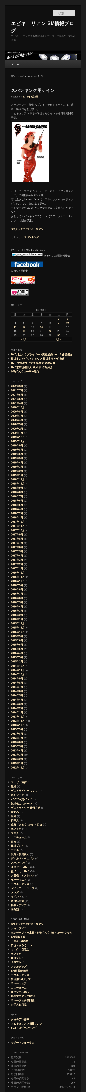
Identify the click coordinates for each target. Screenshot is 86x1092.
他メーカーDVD (20, 871)
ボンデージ (17, 795)
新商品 (15, 812)
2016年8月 (17, 589)
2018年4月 (17, 509)
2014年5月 (17, 695)
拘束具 (15, 820)
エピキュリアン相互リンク (26, 1023)
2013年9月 (17, 729)
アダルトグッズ (20, 884)
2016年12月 (18, 572)
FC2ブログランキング (24, 1027)
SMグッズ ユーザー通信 (25, 371)
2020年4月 (17, 420)
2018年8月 (17, 492)
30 (58, 335)
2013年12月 (18, 716)
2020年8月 (17, 411)
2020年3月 (17, 424)
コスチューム (19, 837)
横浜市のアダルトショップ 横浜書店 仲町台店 (39, 358)
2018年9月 (17, 488)
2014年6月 (17, 691)
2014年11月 (18, 670)
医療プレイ (17, 962)
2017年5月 (17, 551)
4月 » (59, 339)
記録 (13, 786)
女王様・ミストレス (22, 875)
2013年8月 (17, 733)
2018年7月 (17, 496)
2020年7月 (17, 416)
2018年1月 (17, 517)
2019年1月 (17, 475)
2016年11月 (18, 577)
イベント (16, 896)
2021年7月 (17, 390)
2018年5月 (17, 505)
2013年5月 (17, 746)
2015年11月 (18, 627)
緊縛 (13, 816)
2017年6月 (17, 547)
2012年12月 (18, 767)
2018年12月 (18, 479)
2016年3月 (17, 610)
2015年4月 (17, 653)
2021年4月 (17, 403)
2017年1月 (17, 568)
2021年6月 (17, 394)
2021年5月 (17, 399)
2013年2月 (17, 759)
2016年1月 (17, 619)
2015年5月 (17, 649)
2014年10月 (18, 674)
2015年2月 (17, 661)
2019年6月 (17, 454)
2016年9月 (17, 585)
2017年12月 (18, 521)
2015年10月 (18, 632)
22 (50, 331)
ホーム (15, 64)
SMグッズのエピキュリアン (27, 229)
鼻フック (16, 828)
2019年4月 (17, 462)
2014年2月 (17, 708)
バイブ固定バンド (21, 799)
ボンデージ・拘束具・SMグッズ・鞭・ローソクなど (41, 932)
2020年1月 (17, 433)
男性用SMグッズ (21, 979)
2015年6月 (17, 644)
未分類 (15, 909)
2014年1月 (17, 712)
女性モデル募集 (20, 1019)
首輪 (13, 841)
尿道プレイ (17, 846)
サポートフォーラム (22, 1042)
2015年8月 (17, 640)
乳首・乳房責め (20, 854)
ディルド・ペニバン (22, 858)
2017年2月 (17, 564)
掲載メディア (19, 905)
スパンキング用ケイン (33, 90)
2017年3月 (17, 560)
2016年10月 (18, 581)
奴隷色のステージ (21, 803)
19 (24, 331)
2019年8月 (17, 449)
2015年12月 (18, 623)
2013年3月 (17, 754)
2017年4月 (17, 555)
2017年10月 (18, 530)
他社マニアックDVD (23, 996)
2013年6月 (17, 742)
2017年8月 (17, 538)
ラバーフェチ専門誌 (22, 1000)
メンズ (15, 892)
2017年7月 (17, 543)
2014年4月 (17, 700)
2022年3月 (17, 386)
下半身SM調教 (19, 941)
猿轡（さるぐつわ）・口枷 (26, 824)
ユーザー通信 (19, 782)
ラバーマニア (19, 879)
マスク (15, 833)
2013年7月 (17, 738)
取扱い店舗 (17, 901)
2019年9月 (17, 445)
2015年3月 (17, 657)
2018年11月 (18, 483)
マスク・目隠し (20, 949)
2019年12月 (18, 437)
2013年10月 (18, 725)
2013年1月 (17, 763)
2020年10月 (18, 407)
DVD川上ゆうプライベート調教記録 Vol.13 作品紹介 (41, 354)
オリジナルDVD (20, 867)
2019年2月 (17, 471)
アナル (15, 850)
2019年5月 (17, 458)
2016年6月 (17, 598)
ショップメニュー (21, 928)
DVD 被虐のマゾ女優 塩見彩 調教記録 (33, 363)
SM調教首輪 (18, 937)
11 (15, 327)
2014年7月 (17, 687)
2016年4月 (17, 606)
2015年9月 (17, 636)
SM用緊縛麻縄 (19, 970)
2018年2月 (17, 513)
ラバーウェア (19, 983)
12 (24, 327)
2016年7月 (17, 593)
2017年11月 (18, 526)
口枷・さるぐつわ (21, 945)
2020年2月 (17, 428)
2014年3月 (17, 704)
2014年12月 (18, 666)
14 (41, 327)
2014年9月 (17, 678)
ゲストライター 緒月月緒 (25, 807)
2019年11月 (18, 441)
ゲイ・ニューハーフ (22, 888)
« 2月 (24, 339)
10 (67, 322)
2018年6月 (17, 500)
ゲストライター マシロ (24, 790)
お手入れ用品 (19, 1004)
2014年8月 (17, 682)
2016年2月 (17, 615)
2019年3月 (17, 466)
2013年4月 (17, 750)
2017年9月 (17, 534)
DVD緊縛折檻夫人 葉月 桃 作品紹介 (32, 367)
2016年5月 (17, 602)
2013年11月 (18, 721)
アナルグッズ (19, 966)
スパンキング (31, 237)
